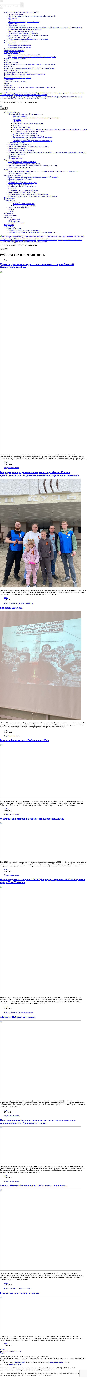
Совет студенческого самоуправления (22, 186)
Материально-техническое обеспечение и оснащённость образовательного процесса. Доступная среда (50, 129)
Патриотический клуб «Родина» (20, 179)
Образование (17, 122)
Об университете (10, 112)
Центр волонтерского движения (20, 185)
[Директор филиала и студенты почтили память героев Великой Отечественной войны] (40, 451)
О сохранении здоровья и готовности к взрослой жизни (32, 818)
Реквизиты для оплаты (16, 143)
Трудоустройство (10, 215)
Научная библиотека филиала (19, 173)
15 (16, 1351)
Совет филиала (13, 156)
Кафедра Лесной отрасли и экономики (22, 162)
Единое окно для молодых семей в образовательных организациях (32, 196)
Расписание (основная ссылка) (24, 204)
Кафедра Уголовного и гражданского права (24, 164)
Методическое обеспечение (18, 207)
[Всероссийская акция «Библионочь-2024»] (40, 798)
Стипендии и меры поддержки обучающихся (29, 131)
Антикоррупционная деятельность (21, 150)
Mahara (11, 211)
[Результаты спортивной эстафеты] (40, 1333)
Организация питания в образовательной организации (32, 141)
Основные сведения (20, 116)
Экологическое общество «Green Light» (22, 183)
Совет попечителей (15, 158)
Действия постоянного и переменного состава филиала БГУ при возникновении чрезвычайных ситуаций (47, 152)
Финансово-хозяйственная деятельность (27, 135)
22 (20, 1351)
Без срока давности (11, 607)
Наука (6, 169)
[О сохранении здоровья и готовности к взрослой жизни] (40, 858)
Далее (2, 1353)
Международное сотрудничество (24, 139)
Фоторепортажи (14, 219)
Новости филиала (10, 603)
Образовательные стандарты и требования (28, 123)
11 (7, 1351)
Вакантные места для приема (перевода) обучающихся (32, 137)
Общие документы (15, 228)
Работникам (8, 213)
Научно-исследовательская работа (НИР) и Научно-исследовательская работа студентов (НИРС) (43, 171)
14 (14, 1351)
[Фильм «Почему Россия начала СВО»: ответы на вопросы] (40, 1270)
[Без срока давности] (40, 719)
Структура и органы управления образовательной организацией (36, 118)
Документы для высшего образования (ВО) (24, 230)
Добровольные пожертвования (19, 144)
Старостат (12, 188)
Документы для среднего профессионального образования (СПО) (32, 232)
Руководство (17, 125)
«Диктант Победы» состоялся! (17, 1016)
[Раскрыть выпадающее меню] (18, 112)
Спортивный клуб (15, 181)
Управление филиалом (16, 154)
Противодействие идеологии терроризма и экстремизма (28, 146)
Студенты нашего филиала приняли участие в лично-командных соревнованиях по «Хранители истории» (37, 1121)
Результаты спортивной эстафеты (19, 1293)
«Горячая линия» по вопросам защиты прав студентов (28, 194)
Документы (17, 120)
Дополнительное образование (19, 167)
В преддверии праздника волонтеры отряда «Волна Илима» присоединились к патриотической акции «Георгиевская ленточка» (39, 474)
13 (12, 1351)
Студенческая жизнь (11, 260)
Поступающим (9, 198)
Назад (3, 1349)
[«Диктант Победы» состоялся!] (40, 1097)
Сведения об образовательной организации (24, 114)
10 (5, 1351)
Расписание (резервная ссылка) (24, 206)
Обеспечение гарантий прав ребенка (21, 192)
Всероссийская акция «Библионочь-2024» (24, 740)
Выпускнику (9, 225)
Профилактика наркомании (18, 148)
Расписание (12, 202)
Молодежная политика (12, 175)
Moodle (11, 209)
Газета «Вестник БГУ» (16, 223)
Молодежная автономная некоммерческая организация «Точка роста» (33, 177)
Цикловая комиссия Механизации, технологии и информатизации (32, 165)
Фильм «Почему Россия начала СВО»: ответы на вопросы (33, 1185)
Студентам (8, 200)
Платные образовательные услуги (25, 133)
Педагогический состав (21, 127)
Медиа (6, 217)
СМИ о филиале (14, 221)
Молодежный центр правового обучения (23, 190)
